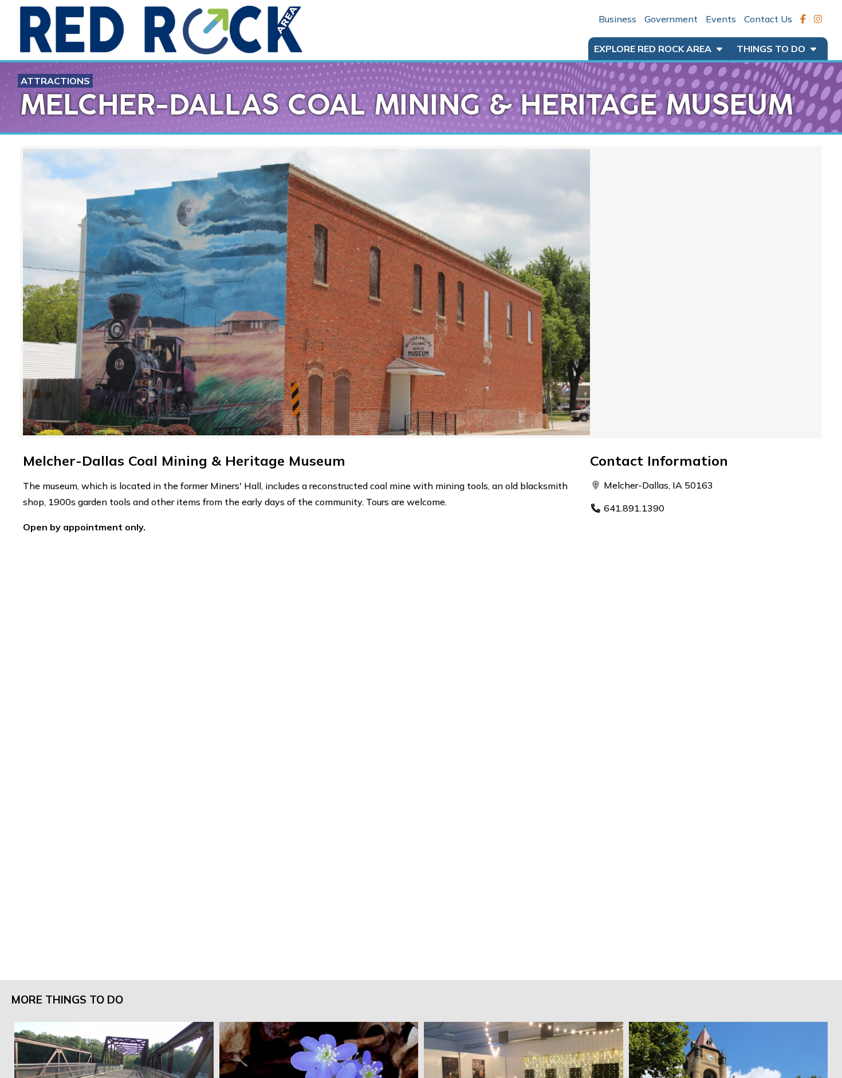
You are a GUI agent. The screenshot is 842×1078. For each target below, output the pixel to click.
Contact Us (768, 19)
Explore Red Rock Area (654, 48)
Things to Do (772, 48)
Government (671, 19)
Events (721, 19)
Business (617, 19)
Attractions (55, 80)
